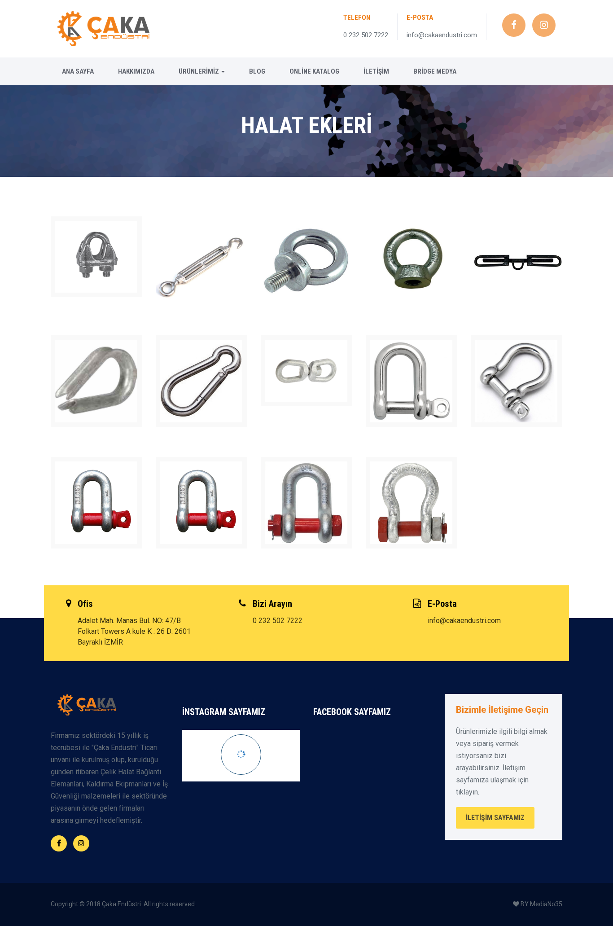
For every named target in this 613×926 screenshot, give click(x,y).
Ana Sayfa (78, 71)
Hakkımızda (136, 71)
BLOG (257, 71)
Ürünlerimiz (199, 71)
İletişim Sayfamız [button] (495, 817)
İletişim (376, 71)
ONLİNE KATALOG (314, 71)
